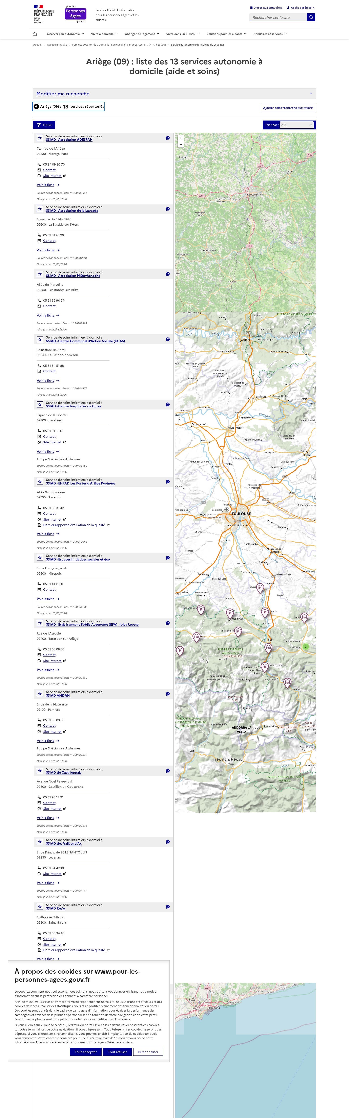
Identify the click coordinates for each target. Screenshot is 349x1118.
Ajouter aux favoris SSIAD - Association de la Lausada (42, 210)
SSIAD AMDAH (58, 695)
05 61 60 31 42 (53, 508)
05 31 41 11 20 (53, 584)
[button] (288, 683)
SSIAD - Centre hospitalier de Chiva (73, 406)
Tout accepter (86, 1051)
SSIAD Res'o (55, 908)
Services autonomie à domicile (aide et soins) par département (109, 44)
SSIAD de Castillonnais (63, 772)
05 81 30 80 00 (53, 720)
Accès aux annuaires (268, 7)
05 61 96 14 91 (53, 797)
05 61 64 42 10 (53, 868)
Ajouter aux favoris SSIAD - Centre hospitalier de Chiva (42, 405)
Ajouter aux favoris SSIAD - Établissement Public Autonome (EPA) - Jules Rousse (42, 624)
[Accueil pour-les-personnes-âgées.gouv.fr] (75, 14)
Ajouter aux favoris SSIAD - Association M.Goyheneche (42, 275)
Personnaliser (148, 1051)
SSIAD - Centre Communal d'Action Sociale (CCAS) (85, 341)
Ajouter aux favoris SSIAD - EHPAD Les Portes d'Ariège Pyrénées (42, 482)
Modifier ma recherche (62, 93)
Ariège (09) (159, 44)
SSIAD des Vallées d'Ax (64, 843)
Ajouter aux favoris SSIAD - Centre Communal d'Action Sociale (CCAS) (42, 340)
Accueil (35, 33)
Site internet (52, 175)
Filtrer (47, 125)
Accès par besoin (302, 7)
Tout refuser (117, 1051)
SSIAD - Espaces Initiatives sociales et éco (78, 559)
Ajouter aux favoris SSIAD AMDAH (42, 695)
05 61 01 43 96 (53, 235)
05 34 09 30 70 (54, 164)
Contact (49, 170)
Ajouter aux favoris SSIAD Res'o (42, 907)
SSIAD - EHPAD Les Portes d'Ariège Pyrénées (80, 483)
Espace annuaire (57, 44)
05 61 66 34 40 (53, 933)
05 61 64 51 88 (53, 365)
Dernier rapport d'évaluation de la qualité (74, 525)
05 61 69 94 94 (53, 300)
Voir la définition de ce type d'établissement (168, 138)
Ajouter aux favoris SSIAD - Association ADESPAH (42, 139)
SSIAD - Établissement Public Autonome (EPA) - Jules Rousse (92, 624)
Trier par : (272, 125)
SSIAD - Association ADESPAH (69, 139)
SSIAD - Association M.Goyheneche (73, 275)
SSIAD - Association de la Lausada (72, 210)
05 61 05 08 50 (53, 649)
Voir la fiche (45, 185)
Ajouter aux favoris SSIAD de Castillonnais (42, 772)
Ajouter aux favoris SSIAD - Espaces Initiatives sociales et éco (42, 558)
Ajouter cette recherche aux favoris (288, 108)
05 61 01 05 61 (53, 431)
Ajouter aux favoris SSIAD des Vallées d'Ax (42, 843)
